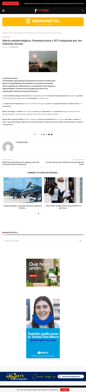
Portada (5, 33)
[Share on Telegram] (49, 134)
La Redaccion (14, 47)
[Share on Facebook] (41, 134)
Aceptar (65, 390)
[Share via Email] (51, 134)
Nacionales (6, 37)
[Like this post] (37, 134)
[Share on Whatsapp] (46, 134)
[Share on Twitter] (44, 134)
